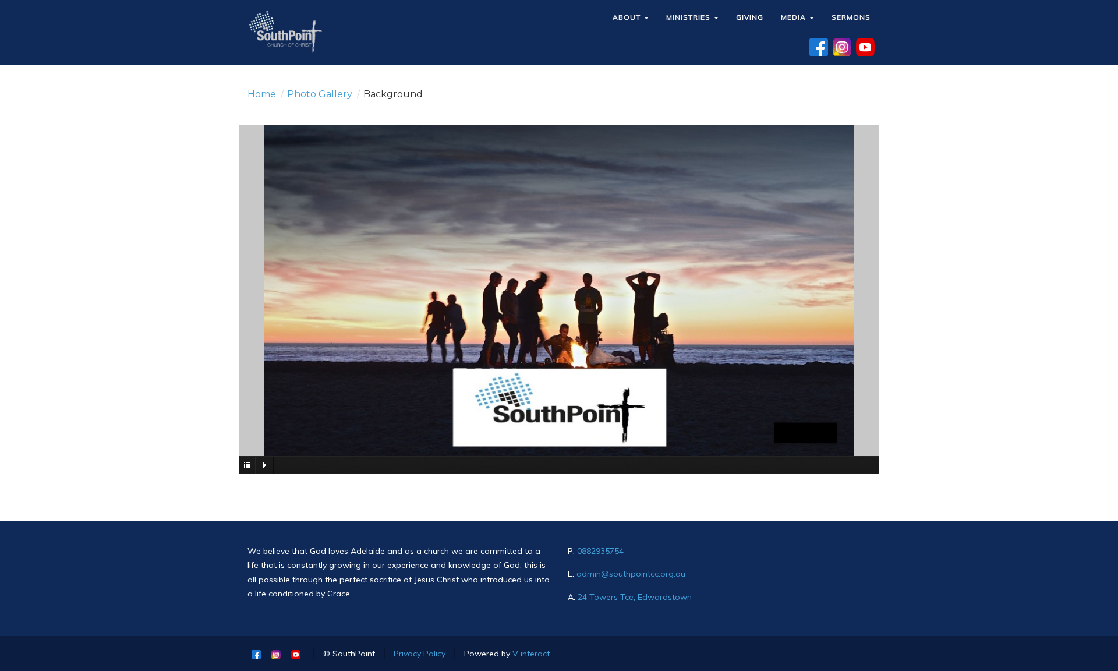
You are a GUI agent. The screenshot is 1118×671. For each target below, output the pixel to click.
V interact (531, 653)
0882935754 (600, 551)
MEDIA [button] (794, 17)
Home (261, 94)
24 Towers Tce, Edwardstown (635, 597)
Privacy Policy (419, 653)
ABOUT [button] (628, 17)
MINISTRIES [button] (689, 17)
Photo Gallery (319, 94)
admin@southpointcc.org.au (630, 573)
